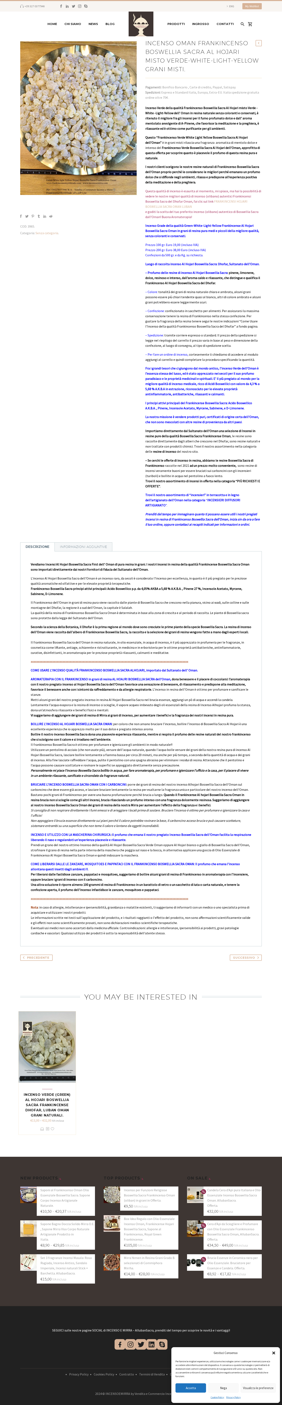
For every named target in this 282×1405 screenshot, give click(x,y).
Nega (223, 1388)
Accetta (191, 1388)
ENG (231, 6)
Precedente (38, 958)
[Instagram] (80, 6)
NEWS (93, 24)
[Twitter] (73, 6)
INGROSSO (200, 24)
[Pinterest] (32, 216)
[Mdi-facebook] (120, 1344)
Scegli (42, 1129)
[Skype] (86, 6)
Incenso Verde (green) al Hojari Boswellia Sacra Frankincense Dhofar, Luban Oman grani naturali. (47, 1105)
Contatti (225, 24)
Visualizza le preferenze (258, 1388)
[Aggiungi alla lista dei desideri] (52, 1129)
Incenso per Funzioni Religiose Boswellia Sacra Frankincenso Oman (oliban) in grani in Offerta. (149, 1195)
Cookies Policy (104, 1374)
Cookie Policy (217, 1397)
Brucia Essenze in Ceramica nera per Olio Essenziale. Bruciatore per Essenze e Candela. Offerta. (232, 1263)
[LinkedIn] (67, 6)
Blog (110, 24)
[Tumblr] (38, 216)
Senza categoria (47, 233)
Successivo (244, 958)
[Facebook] (61, 6)
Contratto (126, 1374)
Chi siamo (72, 24)
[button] (274, 1353)
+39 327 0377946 (35, 6)
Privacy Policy (233, 1397)
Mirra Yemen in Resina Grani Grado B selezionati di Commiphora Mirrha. (149, 1263)
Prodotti (176, 24)
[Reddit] (50, 216)
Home (52, 24)
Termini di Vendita (152, 1374)
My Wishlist (252, 6)
